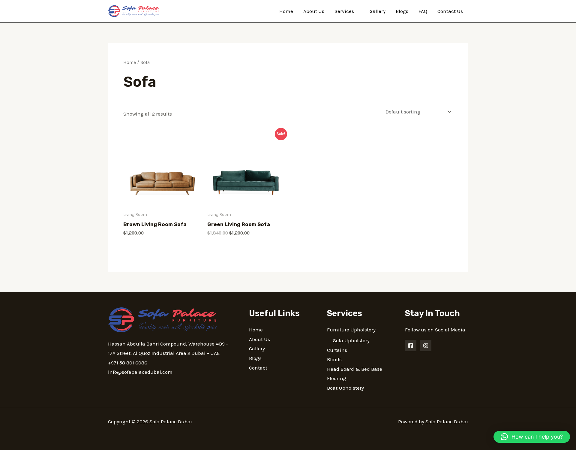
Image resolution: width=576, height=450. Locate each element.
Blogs (402, 11)
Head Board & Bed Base (354, 369)
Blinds (334, 359)
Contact (258, 368)
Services (344, 11)
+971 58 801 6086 (127, 363)
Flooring (336, 378)
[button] (532, 437)
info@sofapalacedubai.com (140, 372)
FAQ (422, 11)
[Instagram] (425, 345)
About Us (313, 11)
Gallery (378, 11)
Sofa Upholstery (351, 340)
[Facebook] (410, 345)
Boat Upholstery (345, 388)
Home (286, 11)
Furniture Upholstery (351, 330)
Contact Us (450, 11)
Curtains (337, 350)
